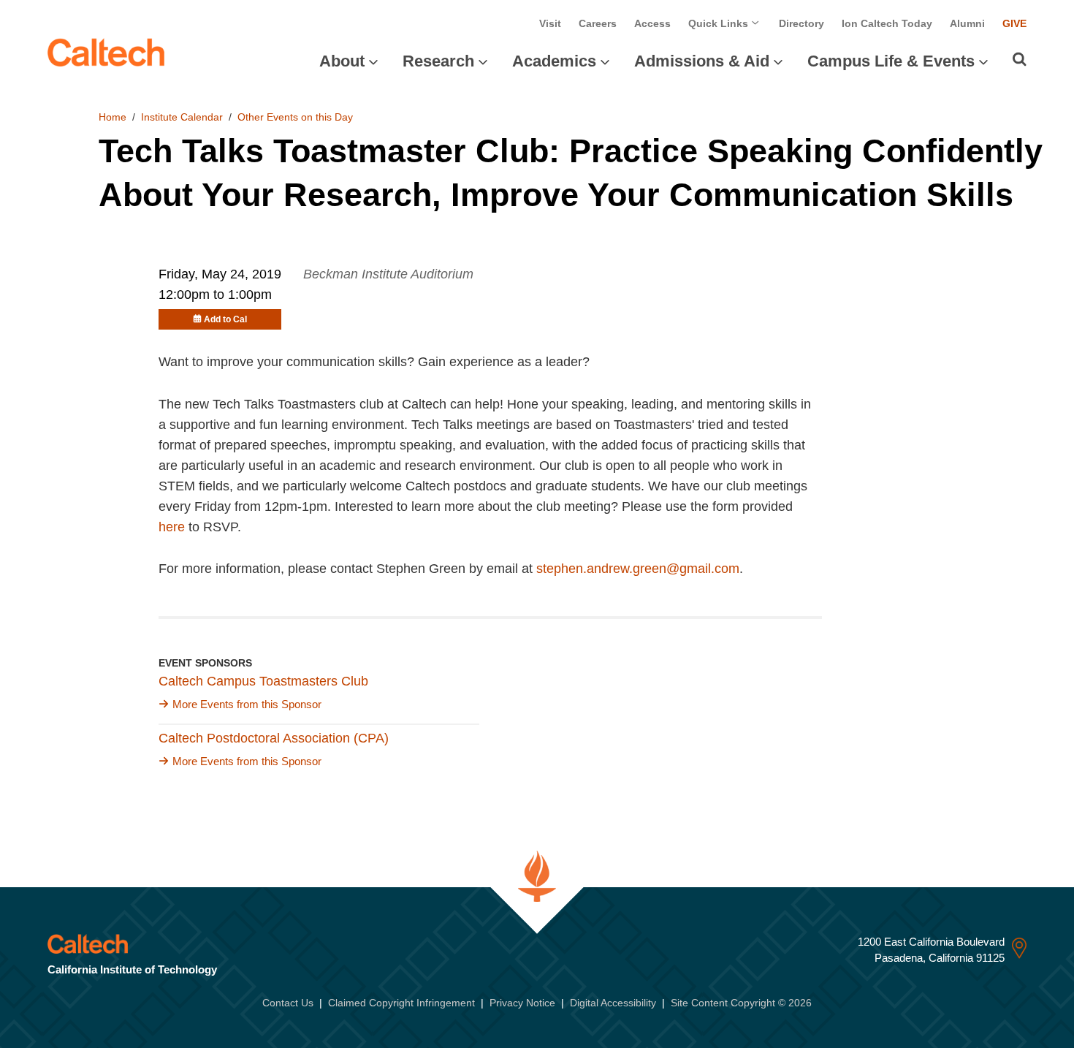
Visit (550, 23)
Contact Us (287, 1003)
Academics (554, 61)
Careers (598, 23)
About (342, 61)
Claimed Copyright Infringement (401, 1003)
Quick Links (719, 23)
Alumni (967, 23)
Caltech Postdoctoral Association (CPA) (274, 738)
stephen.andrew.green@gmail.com (637, 568)
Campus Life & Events (891, 61)
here (172, 527)
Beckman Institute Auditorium (388, 274)
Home (112, 117)
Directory (801, 23)
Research (438, 61)
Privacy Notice (522, 1003)
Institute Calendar (182, 117)
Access (652, 23)
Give (1014, 23)
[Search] (1020, 59)
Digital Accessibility (613, 1003)
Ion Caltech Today (887, 23)
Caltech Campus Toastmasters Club (263, 681)
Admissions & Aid (701, 61)
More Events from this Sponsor (246, 704)
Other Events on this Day (295, 117)
